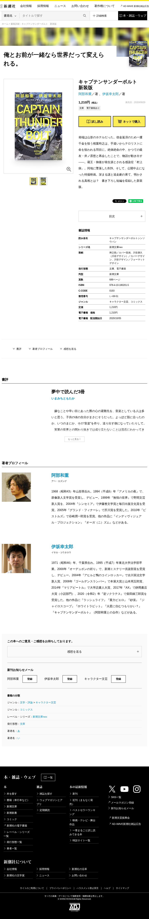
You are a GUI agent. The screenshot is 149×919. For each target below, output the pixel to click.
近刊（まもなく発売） (81, 802)
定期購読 (45, 810)
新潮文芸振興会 (121, 817)
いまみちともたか (63, 398)
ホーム (5, 24)
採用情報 (43, 5)
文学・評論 (26, 702)
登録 (29, 678)
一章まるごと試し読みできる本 (82, 832)
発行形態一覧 (14, 842)
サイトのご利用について (32, 888)
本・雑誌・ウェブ (134, 15)
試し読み (97, 121)
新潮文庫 (12, 806)
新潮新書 (12, 812)
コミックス (26, 709)
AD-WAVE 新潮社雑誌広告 (136, 6)
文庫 (22, 723)
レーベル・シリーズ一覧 (17, 834)
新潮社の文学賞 (16, 875)
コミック (12, 819)
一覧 (50, 777)
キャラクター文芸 (46, 702)
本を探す (12, 793)
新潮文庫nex (40, 716)
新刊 (75, 793)
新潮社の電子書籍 (17, 825)
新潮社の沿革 (79, 869)
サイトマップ (122, 888)
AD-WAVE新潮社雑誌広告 (126, 823)
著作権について (104, 5)
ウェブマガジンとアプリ (50, 802)
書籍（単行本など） (18, 800)
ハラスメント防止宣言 (87, 888)
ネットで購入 (131, 121)
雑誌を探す (46, 793)
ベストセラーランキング (82, 812)
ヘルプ (107, 888)
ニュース (60, 5)
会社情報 (26, 5)
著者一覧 (12, 848)
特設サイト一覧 (81, 840)
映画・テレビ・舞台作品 (82, 822)
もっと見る (73, 439)
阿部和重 (85, 94)
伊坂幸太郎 (110, 94)
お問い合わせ (80, 5)
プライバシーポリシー (60, 888)
